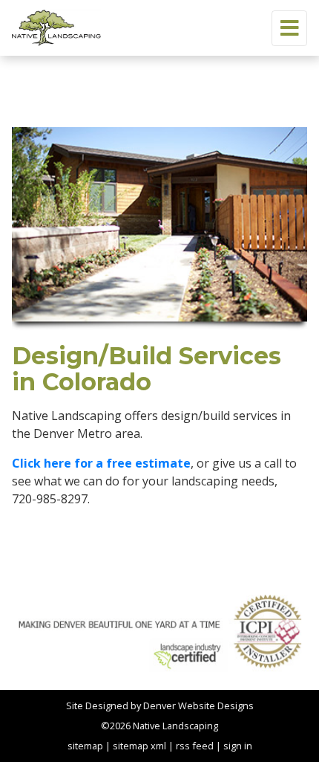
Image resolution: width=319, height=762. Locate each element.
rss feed (195, 745)
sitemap (85, 745)
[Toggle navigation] (289, 28)
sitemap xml (139, 745)
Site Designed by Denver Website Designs (160, 705)
